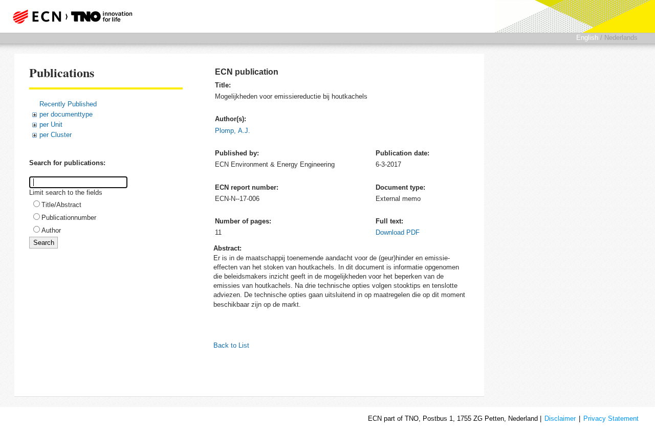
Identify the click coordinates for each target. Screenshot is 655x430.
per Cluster (55, 135)
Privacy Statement (611, 418)
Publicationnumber (68, 217)
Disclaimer (560, 418)
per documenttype (66, 114)
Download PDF (398, 232)
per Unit (50, 124)
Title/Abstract (61, 205)
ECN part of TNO (69, 16)
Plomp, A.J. (232, 130)
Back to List (231, 345)
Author (51, 230)
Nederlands (621, 37)
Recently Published (68, 104)
